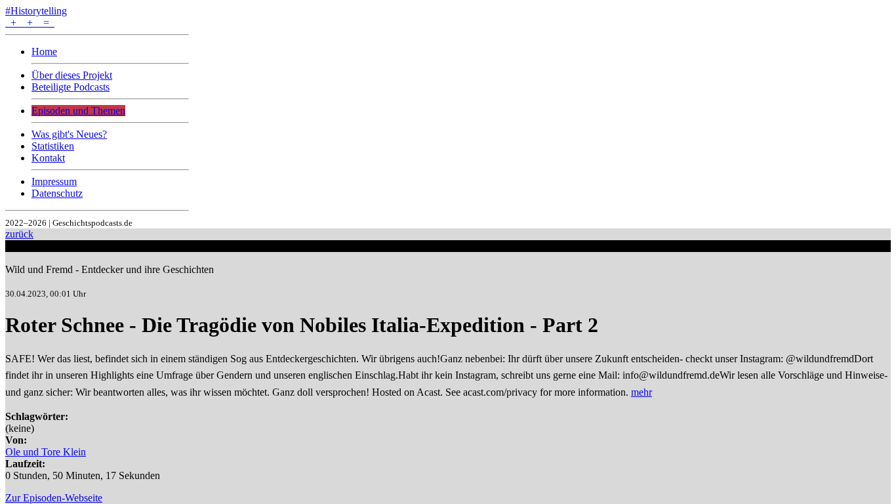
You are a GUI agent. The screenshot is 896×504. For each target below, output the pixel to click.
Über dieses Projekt (71, 75)
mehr (641, 392)
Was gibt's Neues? (69, 134)
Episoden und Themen (78, 110)
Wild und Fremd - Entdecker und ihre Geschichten (109, 269)
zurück (19, 234)
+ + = (29, 22)
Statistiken (52, 146)
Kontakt (48, 157)
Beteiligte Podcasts (70, 87)
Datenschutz (57, 193)
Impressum (54, 181)
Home (44, 51)
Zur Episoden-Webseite (53, 497)
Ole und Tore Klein (45, 451)
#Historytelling (36, 10)
